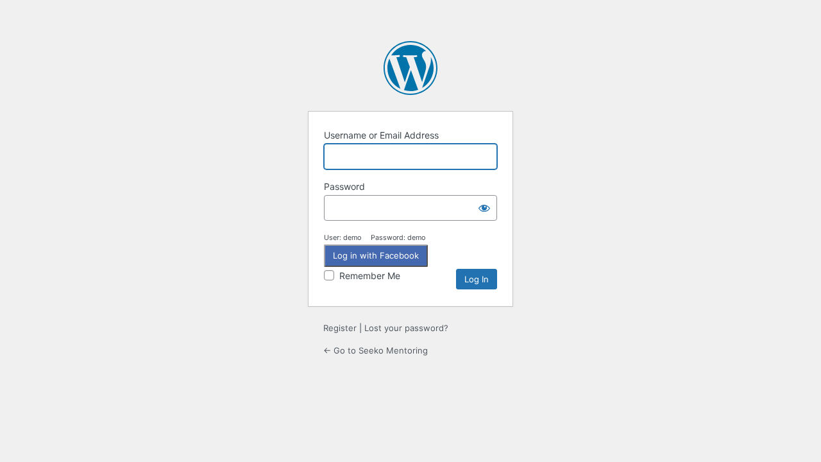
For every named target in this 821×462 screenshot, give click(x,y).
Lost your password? (406, 328)
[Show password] (484, 208)
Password (344, 186)
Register (340, 328)
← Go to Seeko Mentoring (375, 350)
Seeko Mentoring (410, 68)
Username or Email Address (381, 135)
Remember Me (369, 275)
